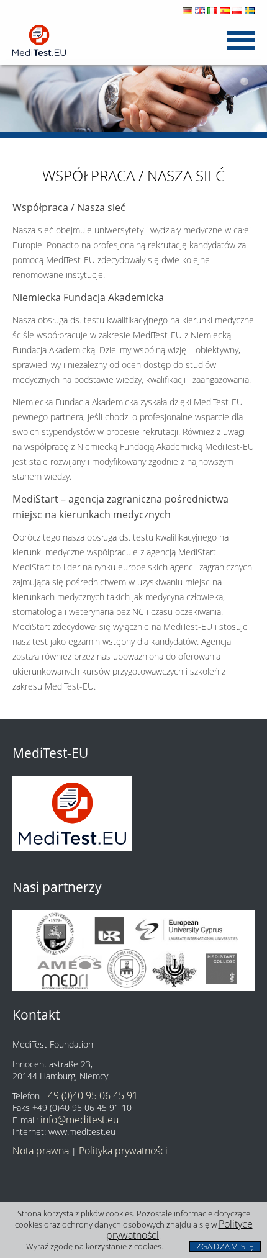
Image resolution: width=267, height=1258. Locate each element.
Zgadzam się (225, 1246)
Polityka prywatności (123, 1150)
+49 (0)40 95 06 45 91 (90, 1095)
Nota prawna (40, 1150)
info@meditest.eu (79, 1119)
